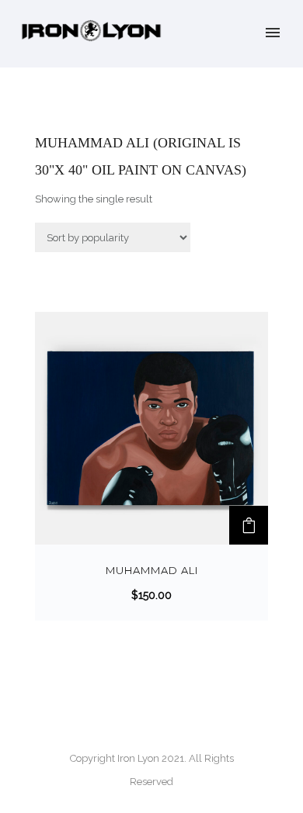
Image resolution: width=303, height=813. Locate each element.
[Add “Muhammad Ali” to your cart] (248, 525)
